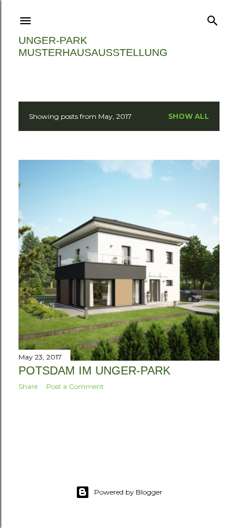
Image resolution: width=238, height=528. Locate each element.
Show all (188, 116)
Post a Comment (75, 386)
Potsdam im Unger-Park (94, 370)
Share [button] (28, 386)
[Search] (213, 18)
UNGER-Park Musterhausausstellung (93, 46)
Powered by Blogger (128, 492)
